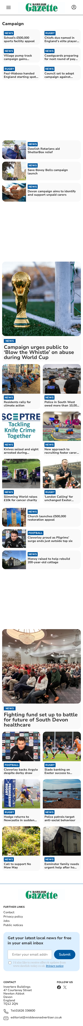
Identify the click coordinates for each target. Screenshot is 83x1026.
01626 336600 (25, 1011)
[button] (8, 7)
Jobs (6, 921)
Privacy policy (13, 917)
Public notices (13, 925)
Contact (8, 912)
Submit (64, 954)
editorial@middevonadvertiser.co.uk (36, 1017)
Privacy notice (54, 966)
